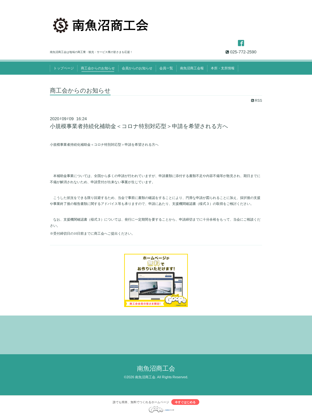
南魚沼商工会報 (192, 68)
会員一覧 (166, 68)
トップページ (63, 68)
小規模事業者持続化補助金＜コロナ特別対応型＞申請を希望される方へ (139, 126)
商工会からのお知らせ (98, 68)
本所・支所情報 (223, 68)
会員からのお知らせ (137, 68)
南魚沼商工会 (156, 368)
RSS (258, 100)
